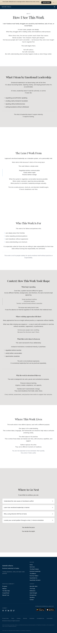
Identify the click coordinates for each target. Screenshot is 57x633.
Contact (32, 599)
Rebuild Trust (5, 595)
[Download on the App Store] (50, 609)
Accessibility (49, 618)
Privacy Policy (5, 618)
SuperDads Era (33, 578)
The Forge (32, 588)
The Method (33, 573)
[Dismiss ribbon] (54, 2)
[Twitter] (14, 610)
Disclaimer (32, 618)
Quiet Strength (33, 593)
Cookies (19, 618)
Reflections (32, 590)
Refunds (25, 618)
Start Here (32, 567)
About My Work (33, 586)
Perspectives (33, 595)
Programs (4, 586)
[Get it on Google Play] (40, 609)
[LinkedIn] (8, 610)
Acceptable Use (40, 618)
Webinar (4, 588)
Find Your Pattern (34, 575)
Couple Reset (5, 593)
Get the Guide (46, 1)
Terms (12, 618)
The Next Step (6, 590)
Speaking (32, 597)
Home (31, 564)
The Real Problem (34, 569)
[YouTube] (3, 610)
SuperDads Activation (35, 580)
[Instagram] (11, 610)
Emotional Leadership (35, 571)
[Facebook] (6, 610)
